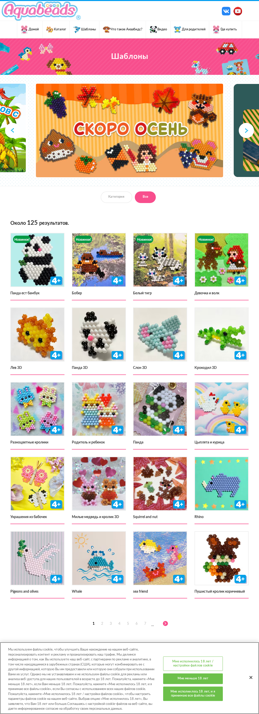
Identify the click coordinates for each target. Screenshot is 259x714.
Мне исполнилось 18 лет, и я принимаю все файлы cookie (192, 693)
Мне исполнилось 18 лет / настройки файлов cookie (192, 663)
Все (145, 196)
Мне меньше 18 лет (193, 678)
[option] (129, 130)
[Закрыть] (250, 677)
